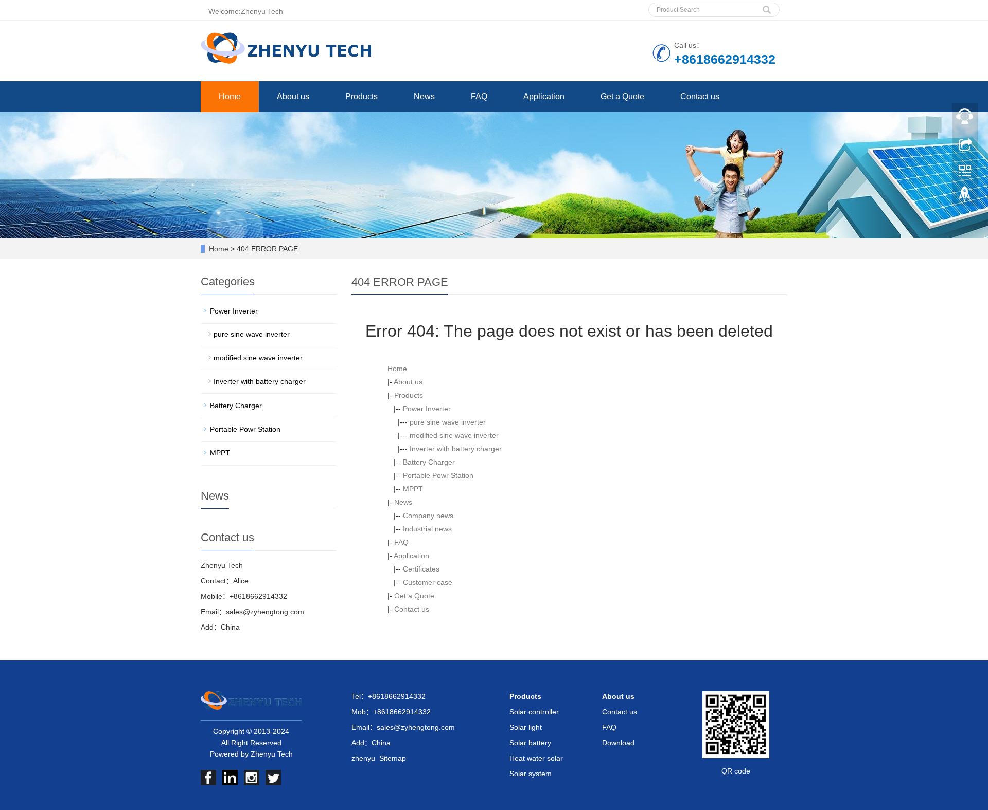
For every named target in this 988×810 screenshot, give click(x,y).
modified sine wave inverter (454, 435)
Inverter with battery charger (456, 449)
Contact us (699, 96)
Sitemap (392, 758)
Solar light (525, 727)
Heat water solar (536, 758)
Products (361, 96)
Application (543, 96)
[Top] (965, 197)
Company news (428, 515)
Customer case (427, 582)
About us (293, 96)
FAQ (479, 96)
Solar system (530, 773)
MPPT (413, 489)
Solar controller (534, 712)
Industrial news (427, 529)
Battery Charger (429, 462)
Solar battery (530, 743)
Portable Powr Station (438, 475)
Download (618, 743)
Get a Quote (622, 96)
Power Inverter (427, 408)
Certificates (421, 569)
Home (230, 96)
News (424, 96)
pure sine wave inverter (448, 422)
